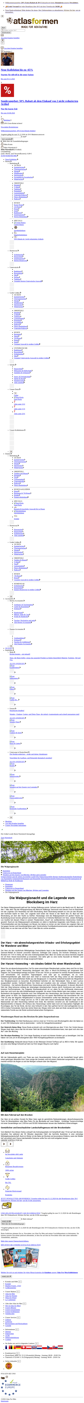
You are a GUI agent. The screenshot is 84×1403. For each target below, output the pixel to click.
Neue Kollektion (11, 159)
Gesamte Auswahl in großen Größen (26, 344)
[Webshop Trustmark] (8, 1369)
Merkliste (8, 821)
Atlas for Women (11, 1296)
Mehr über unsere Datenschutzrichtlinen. (15, 1241)
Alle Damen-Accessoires (22, 644)
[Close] (2, 16)
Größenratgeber (10, 1288)
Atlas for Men (10, 1294)
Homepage (9, 884)
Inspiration (6, 871)
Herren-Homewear (20, 261)
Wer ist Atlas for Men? (13, 1306)
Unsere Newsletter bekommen (15, 825)
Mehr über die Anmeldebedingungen (15, 141)
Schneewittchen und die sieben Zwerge (14, 877)
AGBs (7, 1336)
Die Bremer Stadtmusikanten (60, 877)
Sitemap (8, 1332)
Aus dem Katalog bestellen (14, 823)
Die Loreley (32, 877)
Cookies (8, 1339)
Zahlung (8, 1320)
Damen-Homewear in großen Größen (27, 590)
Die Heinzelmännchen (45, 879)
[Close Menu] (11, 452)
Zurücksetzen (6, 32)
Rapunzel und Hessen (30, 879)
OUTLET (8, 648)
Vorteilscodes (9, 1314)
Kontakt (8, 1284)
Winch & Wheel (10, 1298)
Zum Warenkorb (6, 838)
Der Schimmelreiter (16, 879)
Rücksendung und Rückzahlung (16, 1324)
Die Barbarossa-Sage (60, 879)
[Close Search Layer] (2, 40)
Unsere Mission (10, 1308)
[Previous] (2, 43)
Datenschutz (9, 1334)
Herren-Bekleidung (20, 217)
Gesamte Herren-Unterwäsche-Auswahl (28, 281)
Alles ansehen (19, 382)
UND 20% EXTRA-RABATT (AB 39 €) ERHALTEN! (20, 1213)
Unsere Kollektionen (12, 1312)
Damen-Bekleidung (21, 497)
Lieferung (8, 1322)
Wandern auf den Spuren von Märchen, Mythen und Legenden (24, 875)
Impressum (4, 1401)
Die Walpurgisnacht (43, 877)
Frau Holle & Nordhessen (14, 881)
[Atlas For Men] (32, 27)
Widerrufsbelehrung (12, 1337)
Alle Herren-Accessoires (22, 622)
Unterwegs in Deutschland (12, 873)
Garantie (8, 1326)
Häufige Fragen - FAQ (13, 1286)
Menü (3, 27)
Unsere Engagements (12, 1310)
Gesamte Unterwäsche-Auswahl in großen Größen (31, 358)
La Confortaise (10, 1300)
